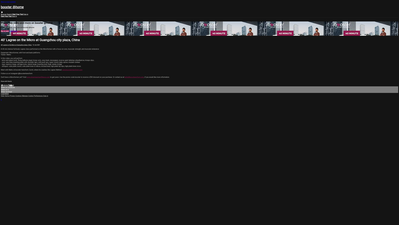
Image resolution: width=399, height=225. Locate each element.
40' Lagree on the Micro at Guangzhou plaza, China (16, 45)
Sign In (14, 16)
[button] (2, 12)
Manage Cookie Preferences (32, 96)
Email (12, 85)
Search (9, 14)
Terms (7, 96)
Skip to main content (8, 2)
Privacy (12, 96)
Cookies (18, 96)
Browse (4, 14)
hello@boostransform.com (134, 77)
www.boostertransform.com (72, 70)
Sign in (25, 14)
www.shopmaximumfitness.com (38, 77)
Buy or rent (5, 31)
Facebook (4, 85)
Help (3, 96)
